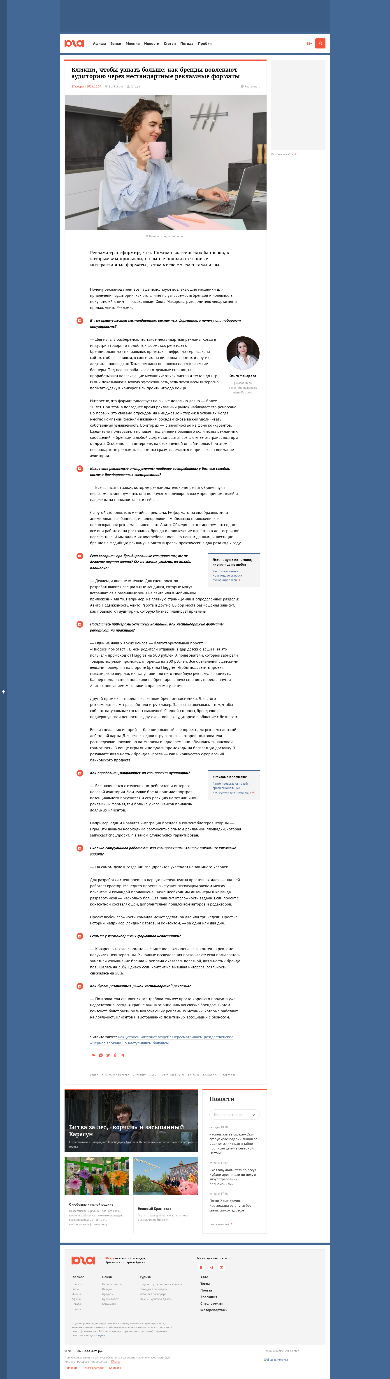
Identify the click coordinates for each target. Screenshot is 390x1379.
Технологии (211, 1075)
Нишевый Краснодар (155, 1208)
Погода (186, 43)
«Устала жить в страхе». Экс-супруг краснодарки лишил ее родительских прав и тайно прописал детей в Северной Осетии (233, 1143)
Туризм (145, 1277)
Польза (206, 1290)
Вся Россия (116, 86)
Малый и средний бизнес (167, 1075)
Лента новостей (219, 1224)
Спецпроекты (211, 1303)
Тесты (205, 1284)
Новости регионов (229, 1114)
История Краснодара (153, 1294)
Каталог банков (112, 1284)
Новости (151, 43)
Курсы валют (110, 1299)
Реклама (194, 1075)
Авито (94, 1075)
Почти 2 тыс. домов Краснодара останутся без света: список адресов (230, 1205)
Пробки (205, 43)
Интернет (139, 1075)
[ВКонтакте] (201, 1267)
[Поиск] (320, 43)
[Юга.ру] (74, 43)
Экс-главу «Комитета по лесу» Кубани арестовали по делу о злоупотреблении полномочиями (232, 1177)
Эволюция (208, 1297)
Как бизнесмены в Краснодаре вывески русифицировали (227, 575)
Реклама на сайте (282, 154)
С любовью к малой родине (91, 1204)
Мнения (133, 43)
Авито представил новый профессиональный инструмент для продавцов (232, 787)
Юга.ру (110, 1258)
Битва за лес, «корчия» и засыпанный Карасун (126, 1131)
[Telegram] (211, 1267)
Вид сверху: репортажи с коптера (161, 1284)
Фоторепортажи (214, 1310)
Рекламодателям (93, 1368)
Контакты (115, 1368)
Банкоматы (109, 1304)
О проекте (71, 1368)
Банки (115, 43)
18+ (309, 43)
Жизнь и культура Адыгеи (156, 1299)
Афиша (99, 43)
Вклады (107, 1289)
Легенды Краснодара (153, 1289)
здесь (101, 1335)
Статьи (170, 43)
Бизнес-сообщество (116, 1075)
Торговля (229, 1075)
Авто (204, 1277)
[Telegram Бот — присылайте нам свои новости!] (221, 1267)
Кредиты (108, 1294)
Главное (78, 1277)
